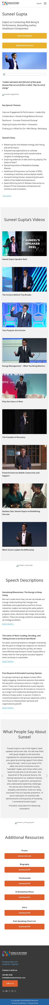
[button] (2, 776)
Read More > (8, 624)
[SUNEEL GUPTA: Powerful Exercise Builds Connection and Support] (24, 457)
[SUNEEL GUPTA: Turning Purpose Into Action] (24, 315)
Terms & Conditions (18, 1003)
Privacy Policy (33, 1003)
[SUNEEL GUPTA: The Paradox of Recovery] (24, 421)
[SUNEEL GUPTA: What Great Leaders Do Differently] (24, 534)
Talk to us (10, 983)
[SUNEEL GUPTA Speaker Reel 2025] (24, 243)
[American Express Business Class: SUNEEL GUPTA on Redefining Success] (24, 495)
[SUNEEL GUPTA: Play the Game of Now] (24, 386)
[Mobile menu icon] (45, 3)
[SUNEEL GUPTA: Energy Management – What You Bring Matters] (24, 350)
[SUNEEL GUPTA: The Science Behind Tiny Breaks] (24, 279)
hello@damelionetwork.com (13, 978)
